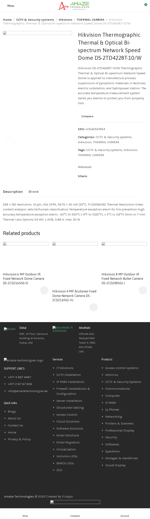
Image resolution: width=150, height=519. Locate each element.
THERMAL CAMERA (90, 19)
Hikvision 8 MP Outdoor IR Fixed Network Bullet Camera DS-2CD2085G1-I (122, 278)
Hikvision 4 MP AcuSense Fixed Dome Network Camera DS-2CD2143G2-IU (74, 295)
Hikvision (65, 19)
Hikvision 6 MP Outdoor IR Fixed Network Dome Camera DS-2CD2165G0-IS (23, 278)
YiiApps (67, 496)
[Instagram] (127, 331)
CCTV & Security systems (35, 19)
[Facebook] (106, 331)
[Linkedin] (117, 331)
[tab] (13, 192)
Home (7, 19)
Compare (87, 116)
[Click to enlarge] (10, 143)
